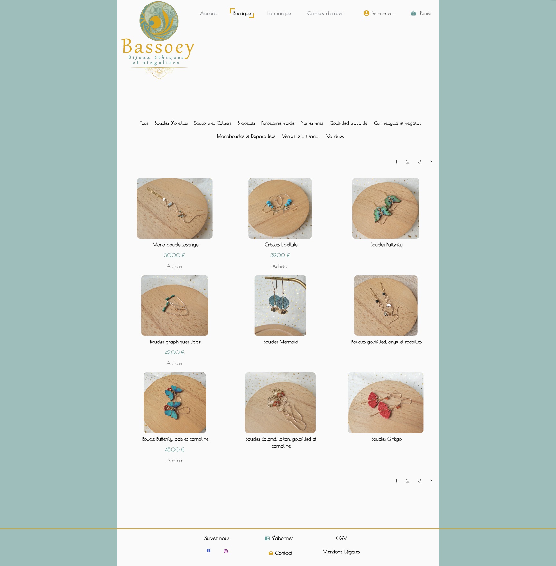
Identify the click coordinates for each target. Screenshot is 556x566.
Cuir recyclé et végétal (397, 123)
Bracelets (246, 123)
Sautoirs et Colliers (212, 123)
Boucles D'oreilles (171, 123)
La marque (279, 13)
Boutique (242, 13)
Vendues (335, 136)
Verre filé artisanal (301, 136)
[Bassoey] (208, 550)
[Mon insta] (226, 551)
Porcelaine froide (277, 123)
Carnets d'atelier (325, 13)
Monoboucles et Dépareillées (246, 136)
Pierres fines (312, 123)
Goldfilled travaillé (348, 123)
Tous (144, 123)
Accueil (208, 13)
